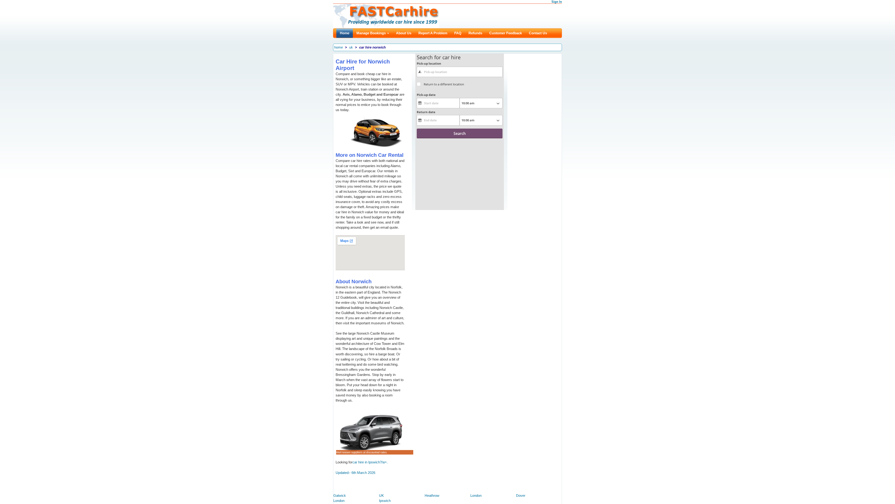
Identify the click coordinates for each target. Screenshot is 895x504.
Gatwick (339, 495)
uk (351, 47)
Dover (520, 495)
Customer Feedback (505, 33)
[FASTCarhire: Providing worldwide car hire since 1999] (386, 16)
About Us (403, 33)
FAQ (457, 33)
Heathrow (432, 495)
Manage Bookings (371, 33)
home (338, 47)
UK (381, 495)
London (476, 495)
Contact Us (538, 33)
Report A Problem (432, 33)
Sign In (556, 2)
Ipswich (385, 501)
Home (344, 33)
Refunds (475, 33)
